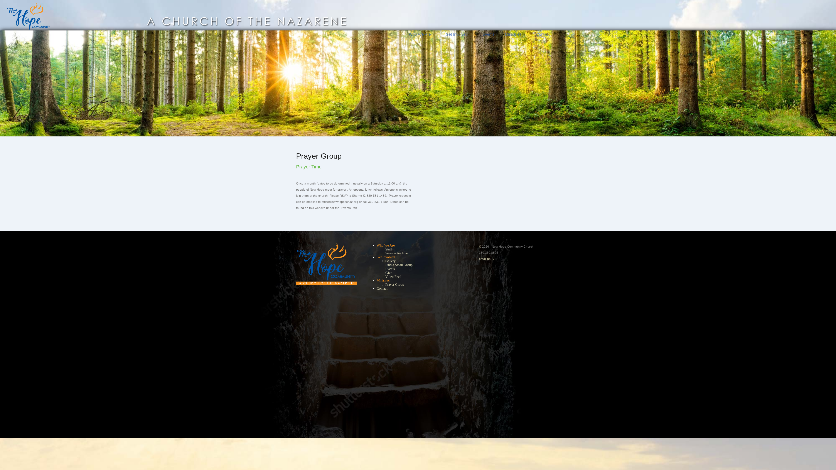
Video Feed (393, 277)
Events (488, 34)
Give (388, 273)
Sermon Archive (396, 253)
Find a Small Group (399, 265)
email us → (486, 258)
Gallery (390, 261)
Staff (388, 249)
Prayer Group (394, 284)
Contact (543, 34)
